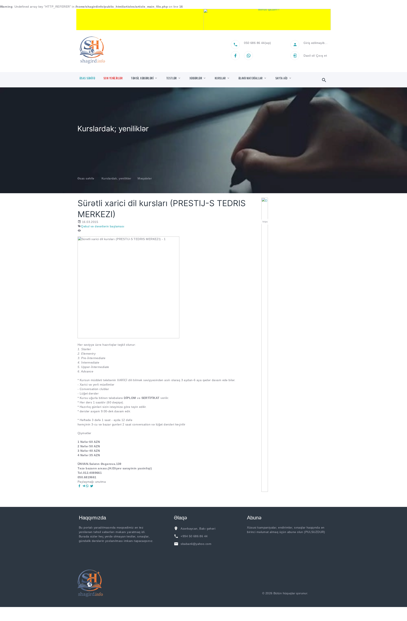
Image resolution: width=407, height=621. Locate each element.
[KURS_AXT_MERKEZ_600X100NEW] (140, 19)
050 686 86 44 (254, 43)
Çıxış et (321, 55)
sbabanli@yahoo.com (196, 543)
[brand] (90, 583)
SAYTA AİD (281, 78)
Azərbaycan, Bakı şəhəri (198, 528)
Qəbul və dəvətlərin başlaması (102, 226)
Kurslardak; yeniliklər (116, 178)
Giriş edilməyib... (316, 43)
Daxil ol (309, 55)
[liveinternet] (320, 593)
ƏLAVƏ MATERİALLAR (250, 78)
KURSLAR (220, 78)
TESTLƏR (171, 78)
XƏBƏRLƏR (196, 78)
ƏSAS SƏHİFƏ (87, 78)
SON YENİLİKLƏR (113, 78)
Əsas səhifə (85, 178)
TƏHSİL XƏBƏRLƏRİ (142, 78)
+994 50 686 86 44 (194, 536)
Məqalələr (145, 178)
